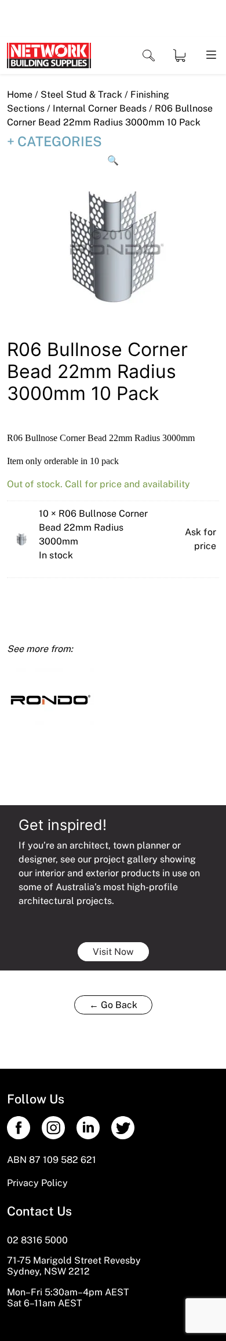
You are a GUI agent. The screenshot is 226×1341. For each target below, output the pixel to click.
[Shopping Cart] (179, 55)
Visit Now (113, 951)
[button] (113, 161)
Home (19, 94)
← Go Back (113, 1004)
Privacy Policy (37, 1182)
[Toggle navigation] (148, 56)
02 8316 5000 (37, 1240)
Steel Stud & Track (81, 94)
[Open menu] (210, 55)
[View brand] (50, 698)
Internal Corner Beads (100, 108)
